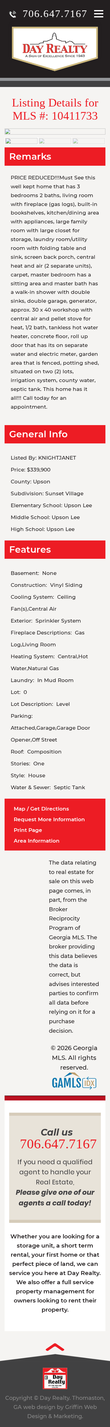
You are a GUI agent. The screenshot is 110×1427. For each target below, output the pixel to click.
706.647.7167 (55, 13)
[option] (55, 131)
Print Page (28, 830)
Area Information (37, 841)
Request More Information (49, 819)
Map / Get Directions (41, 809)
